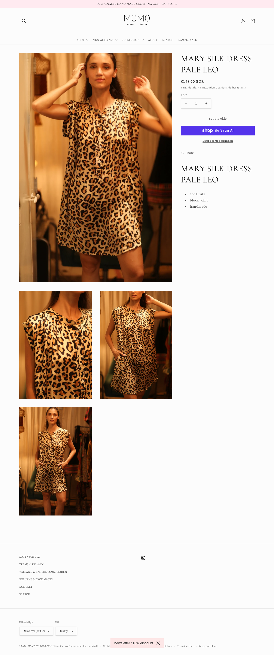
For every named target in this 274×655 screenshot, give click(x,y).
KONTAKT (25, 586)
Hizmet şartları (186, 646)
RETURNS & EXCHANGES (35, 579)
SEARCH (24, 594)
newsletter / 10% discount (133, 643)
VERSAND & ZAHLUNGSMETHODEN (43, 571)
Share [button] (190, 152)
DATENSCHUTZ (29, 556)
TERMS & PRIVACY (31, 564)
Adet (184, 95)
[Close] (158, 643)
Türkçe (64, 631)
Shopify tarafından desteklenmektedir (76, 646)
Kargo (203, 87)
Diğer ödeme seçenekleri (218, 140)
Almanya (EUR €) (34, 631)
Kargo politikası (208, 646)
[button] (24, 21)
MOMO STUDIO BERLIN (41, 646)
